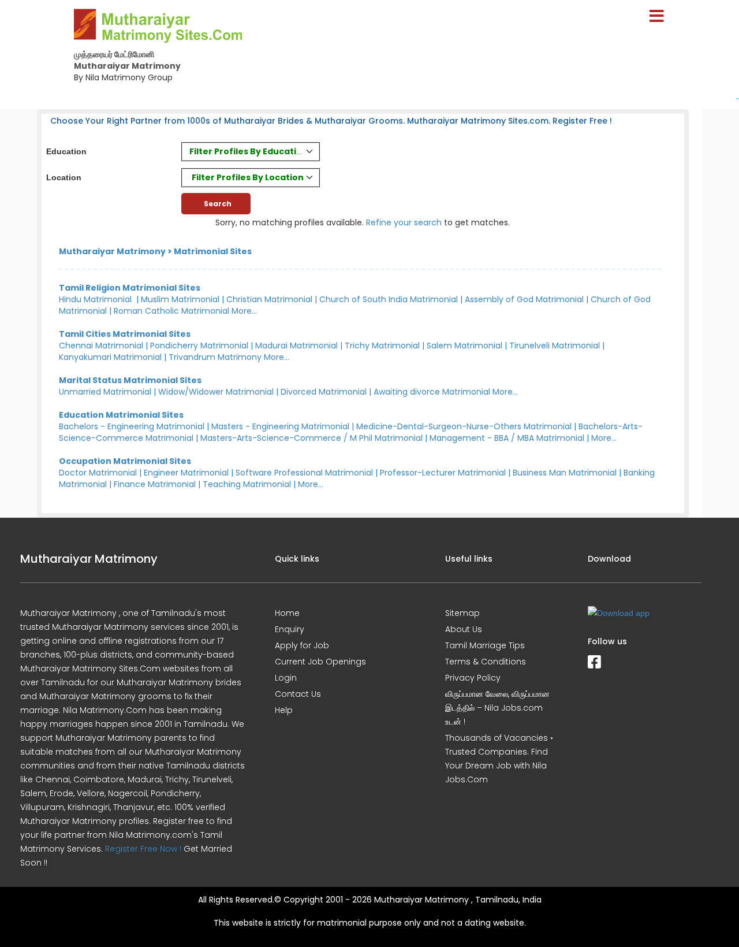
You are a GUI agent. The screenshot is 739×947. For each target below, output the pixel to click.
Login (286, 678)
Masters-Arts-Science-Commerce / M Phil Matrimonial (311, 438)
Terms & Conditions (485, 661)
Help (284, 710)
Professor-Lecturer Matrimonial (443, 472)
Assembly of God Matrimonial (524, 299)
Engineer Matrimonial (186, 472)
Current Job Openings (320, 661)
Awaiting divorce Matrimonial (432, 392)
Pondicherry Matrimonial (199, 345)
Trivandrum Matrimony (215, 357)
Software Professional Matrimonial (304, 472)
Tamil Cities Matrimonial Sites (125, 334)
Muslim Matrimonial (180, 299)
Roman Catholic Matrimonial (171, 311)
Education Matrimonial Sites (121, 415)
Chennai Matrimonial (101, 345)
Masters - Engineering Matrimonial (280, 426)
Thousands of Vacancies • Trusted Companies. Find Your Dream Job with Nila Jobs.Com (499, 758)
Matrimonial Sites (213, 251)
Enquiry (289, 629)
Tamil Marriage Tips (485, 645)
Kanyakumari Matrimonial (110, 357)
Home (287, 613)
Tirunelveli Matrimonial (554, 345)
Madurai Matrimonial (296, 345)
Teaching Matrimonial (247, 484)
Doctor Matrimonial (98, 472)
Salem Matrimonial (464, 345)
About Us (463, 629)
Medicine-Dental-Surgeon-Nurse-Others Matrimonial (464, 426)
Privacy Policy (473, 678)
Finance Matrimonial (155, 484)
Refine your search (404, 222)
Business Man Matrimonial (565, 472)
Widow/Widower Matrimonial (216, 392)
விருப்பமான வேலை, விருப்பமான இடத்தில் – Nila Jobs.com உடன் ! (497, 707)
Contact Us (298, 694)
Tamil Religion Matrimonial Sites (129, 288)
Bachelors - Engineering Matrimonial (131, 426)
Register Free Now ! (143, 849)
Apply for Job (302, 645)
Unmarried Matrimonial (105, 392)
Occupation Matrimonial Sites (125, 461)
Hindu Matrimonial (95, 299)
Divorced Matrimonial (324, 392)
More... (244, 311)
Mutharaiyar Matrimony (112, 251)
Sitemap (462, 613)
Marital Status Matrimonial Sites (130, 380)
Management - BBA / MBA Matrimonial (507, 438)
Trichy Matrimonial (382, 345)
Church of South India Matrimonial (388, 299)
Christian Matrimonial (269, 299)
